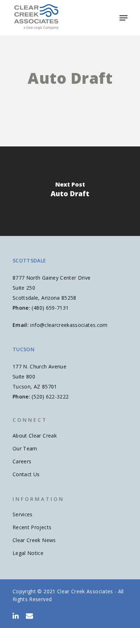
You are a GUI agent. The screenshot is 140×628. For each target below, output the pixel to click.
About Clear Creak (35, 435)
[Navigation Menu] (123, 17)
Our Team (25, 448)
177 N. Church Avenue (39, 366)
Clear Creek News (34, 540)
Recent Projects (32, 527)
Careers (22, 461)
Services (23, 514)
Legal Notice (28, 553)
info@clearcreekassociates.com (68, 325)
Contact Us (26, 474)
